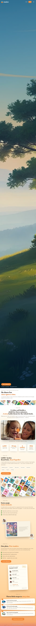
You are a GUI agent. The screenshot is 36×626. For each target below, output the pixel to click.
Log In (26, 1)
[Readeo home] (5, 2)
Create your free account (18, 619)
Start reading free (6, 384)
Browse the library (5, 473)
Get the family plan (6, 561)
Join (30, 1)
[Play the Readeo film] (18, 430)
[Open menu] (34, 2)
